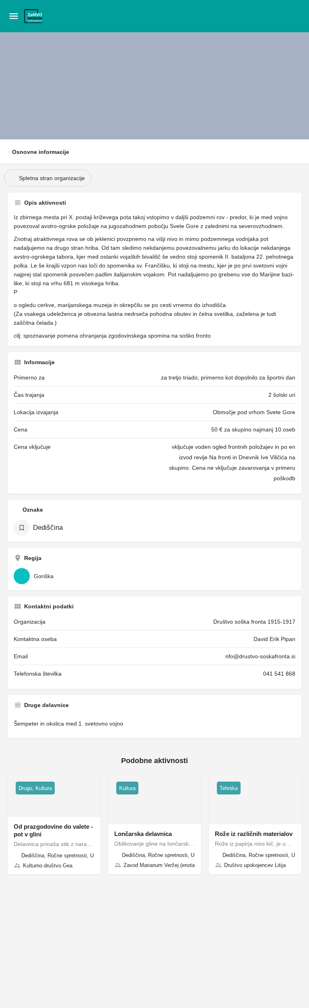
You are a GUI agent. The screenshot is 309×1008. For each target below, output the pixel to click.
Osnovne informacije (40, 152)
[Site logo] (34, 16)
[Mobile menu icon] (13, 16)
